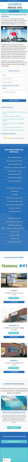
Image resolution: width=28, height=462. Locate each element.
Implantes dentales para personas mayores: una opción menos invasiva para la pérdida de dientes (14, 412)
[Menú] (2, 5)
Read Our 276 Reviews (18, 138)
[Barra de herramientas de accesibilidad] (2, 228)
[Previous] (1, 409)
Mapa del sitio (18, 458)
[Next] (26, 409)
